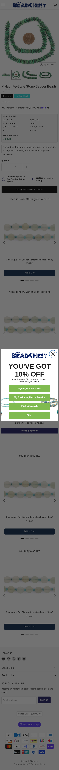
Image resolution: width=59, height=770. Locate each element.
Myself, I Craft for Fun (29, 388)
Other (29, 415)
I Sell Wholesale (29, 406)
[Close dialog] (53, 354)
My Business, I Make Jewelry (29, 397)
